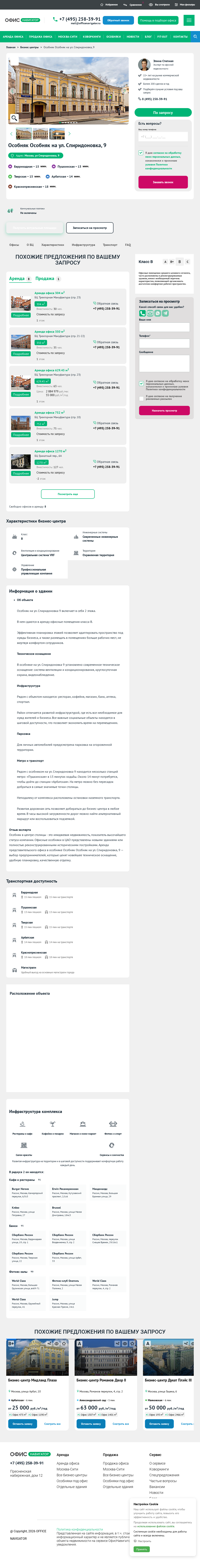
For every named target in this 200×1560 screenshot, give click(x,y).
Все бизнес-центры (72, 1475)
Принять (141, 1549)
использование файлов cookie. (156, 1526)
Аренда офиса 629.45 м (52, 370)
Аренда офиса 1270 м (50, 451)
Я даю (164, 397)
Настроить (144, 1541)
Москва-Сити (67, 1469)
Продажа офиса (116, 1463)
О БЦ (30, 245)
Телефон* (144, 336)
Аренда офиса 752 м (50, 412)
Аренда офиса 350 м (50, 331)
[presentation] (12, 91)
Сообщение (146, 352)
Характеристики (52, 245)
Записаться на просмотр (90, 228)
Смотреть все (52, 1424)
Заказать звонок (163, 182)
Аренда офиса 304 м (50, 292)
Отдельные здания (72, 1487)
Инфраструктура (83, 245)
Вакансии (157, 1487)
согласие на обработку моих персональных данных (163, 154)
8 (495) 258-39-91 (154, 98)
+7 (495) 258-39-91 (80, 19)
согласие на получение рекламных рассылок (164, 397)
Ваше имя (145, 319)
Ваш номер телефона (147, 129)
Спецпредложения (164, 1475)
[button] (60, 122)
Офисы (14, 245)
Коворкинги (159, 1469)
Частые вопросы (163, 1481)
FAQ (128, 245)
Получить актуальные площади (34, 228)
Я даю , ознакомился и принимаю (163, 160)
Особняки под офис (72, 1481)
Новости (156, 1493)
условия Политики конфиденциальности (158, 166)
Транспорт (110, 245)
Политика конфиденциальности (80, 1529)
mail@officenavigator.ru (86, 23)
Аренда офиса (68, 1463)
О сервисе (157, 1463)
